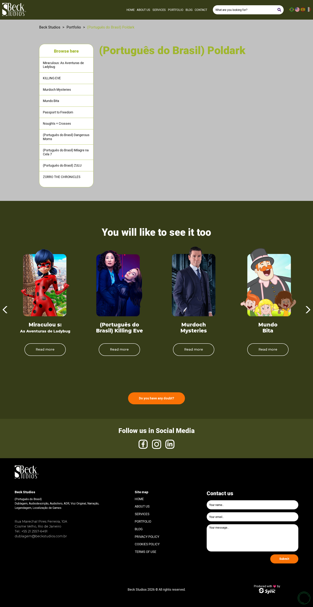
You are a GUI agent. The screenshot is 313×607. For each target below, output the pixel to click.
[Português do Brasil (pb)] (291, 11)
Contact (201, 10)
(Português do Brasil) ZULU (62, 165)
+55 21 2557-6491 (34, 531)
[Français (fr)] (308, 11)
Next (308, 309)
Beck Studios (49, 27)
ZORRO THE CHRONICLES (61, 177)
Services (159, 10)
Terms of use (145, 552)
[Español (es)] (303, 11)
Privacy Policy (147, 537)
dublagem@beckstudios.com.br (41, 536)
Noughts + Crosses (57, 123)
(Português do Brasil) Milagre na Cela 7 (66, 152)
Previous (5, 309)
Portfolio (175, 10)
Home (130, 10)
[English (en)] (297, 11)
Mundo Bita (51, 101)
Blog (189, 10)
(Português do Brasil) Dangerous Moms (66, 137)
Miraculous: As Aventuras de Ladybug (63, 65)
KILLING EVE (52, 78)
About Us (143, 10)
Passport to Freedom (58, 112)
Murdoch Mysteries (57, 89)
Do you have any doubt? (156, 398)
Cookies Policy (147, 544)
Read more (45, 349)
